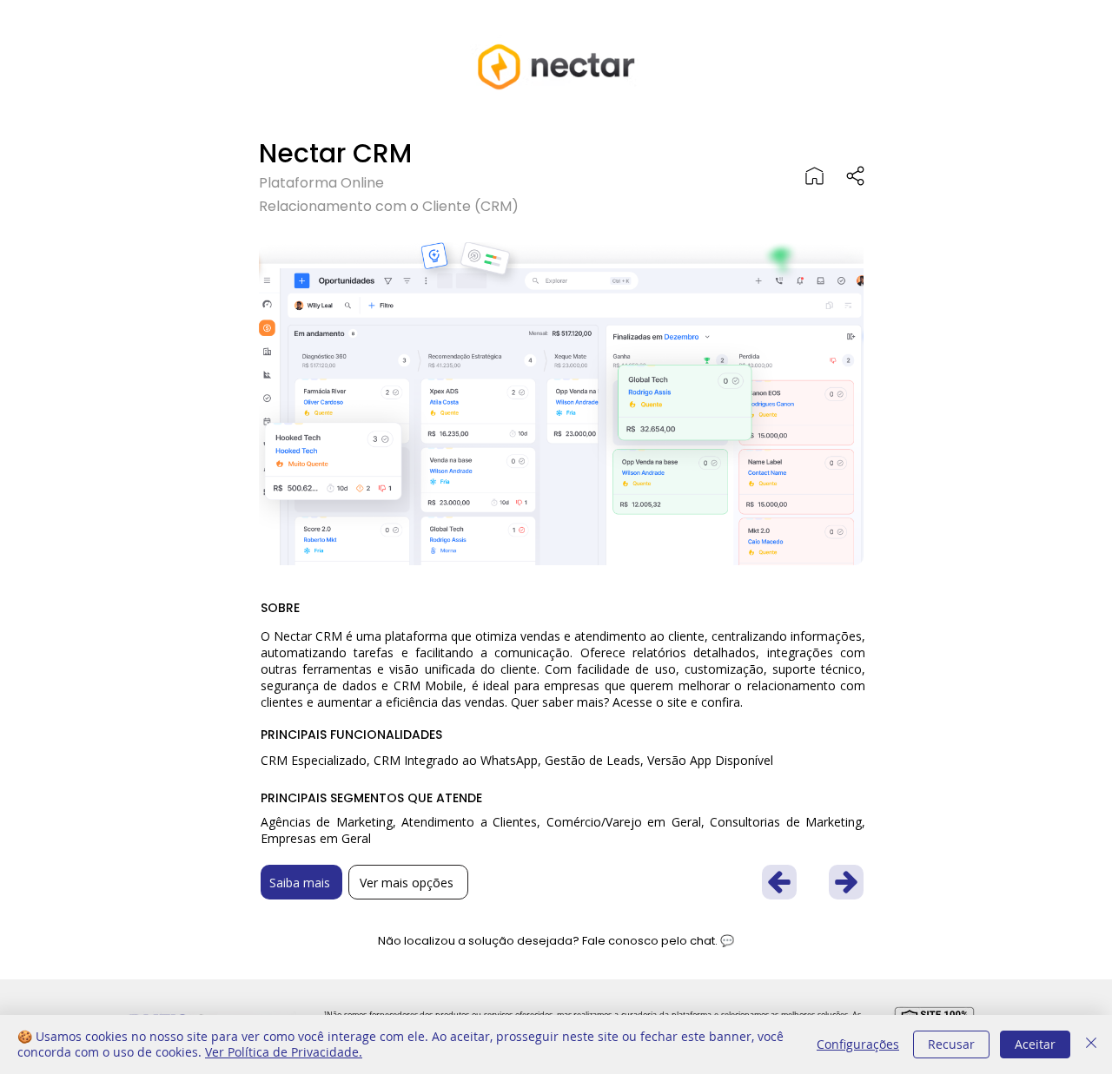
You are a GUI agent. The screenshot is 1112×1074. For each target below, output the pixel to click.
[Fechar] (1091, 1044)
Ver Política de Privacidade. (283, 1052)
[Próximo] (779, 882)
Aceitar (1035, 1044)
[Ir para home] (814, 175)
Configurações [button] (858, 1044)
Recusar (951, 1044)
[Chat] (855, 175)
